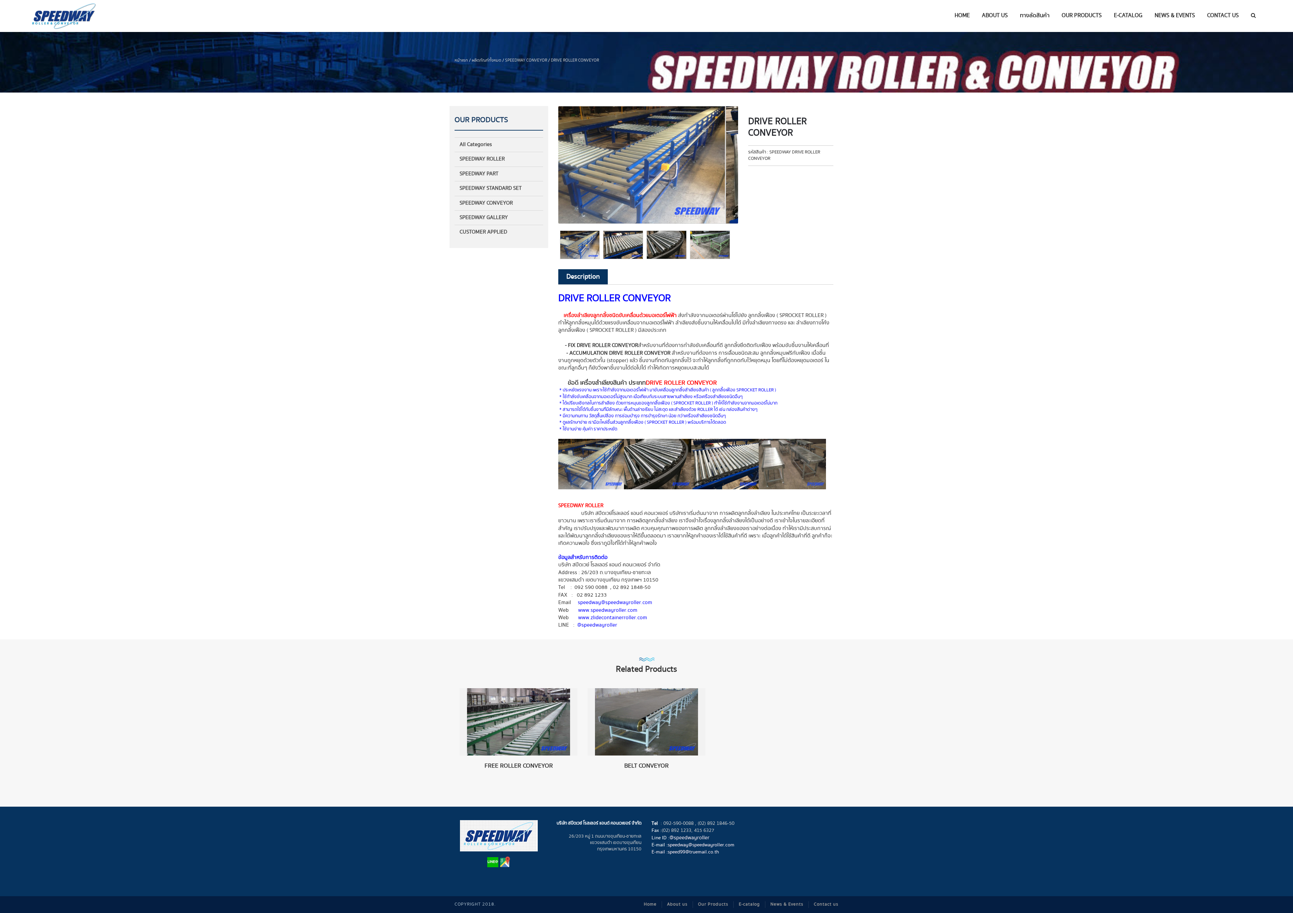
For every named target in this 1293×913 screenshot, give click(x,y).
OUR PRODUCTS (1082, 15)
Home (650, 904)
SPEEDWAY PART (479, 174)
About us (677, 904)
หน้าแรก (461, 60)
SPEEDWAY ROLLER (482, 159)
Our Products (713, 904)
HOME (962, 15)
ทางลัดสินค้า (1035, 15)
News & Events (786, 904)
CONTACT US (1223, 15)
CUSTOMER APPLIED (483, 232)
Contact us (826, 904)
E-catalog (749, 904)
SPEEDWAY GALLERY (484, 217)
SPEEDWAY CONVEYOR (526, 60)
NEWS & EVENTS (1175, 15)
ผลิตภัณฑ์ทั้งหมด (486, 60)
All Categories (476, 144)
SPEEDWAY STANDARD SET (491, 188)
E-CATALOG (1128, 15)
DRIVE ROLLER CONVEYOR (575, 60)
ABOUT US (995, 15)
